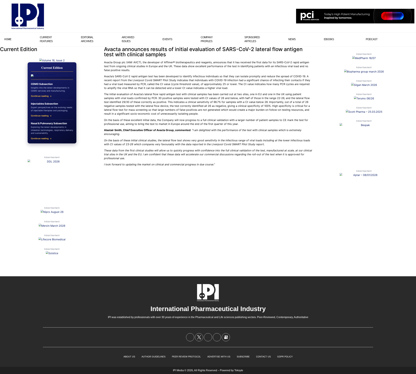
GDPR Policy (285, 356)
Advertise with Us (218, 356)
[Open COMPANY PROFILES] (215, 39)
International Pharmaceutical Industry (208, 308)
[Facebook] (190, 337)
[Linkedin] (208, 337)
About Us (129, 356)
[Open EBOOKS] (336, 39)
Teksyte (238, 370)
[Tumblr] (217, 337)
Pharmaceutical (204, 317)
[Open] (410, 39)
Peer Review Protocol (186, 356)
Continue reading (40, 96)
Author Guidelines (153, 356)
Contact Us (263, 356)
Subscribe (243, 356)
